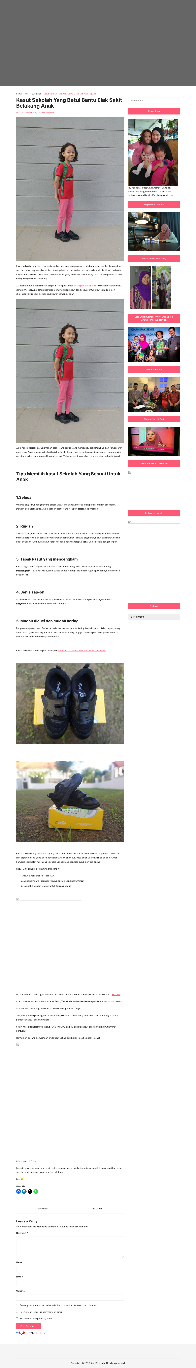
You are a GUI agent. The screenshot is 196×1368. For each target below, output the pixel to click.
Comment (22, 1233)
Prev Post (43, 1208)
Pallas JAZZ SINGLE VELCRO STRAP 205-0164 (82, 650)
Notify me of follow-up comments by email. (41, 1312)
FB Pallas (32, 1160)
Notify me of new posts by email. (36, 1318)
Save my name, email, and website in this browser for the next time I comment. (59, 1305)
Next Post (97, 1208)
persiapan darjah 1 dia (85, 285)
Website (20, 1291)
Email (19, 1276)
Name (20, 1262)
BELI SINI (116, 994)
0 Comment (48, 112)
